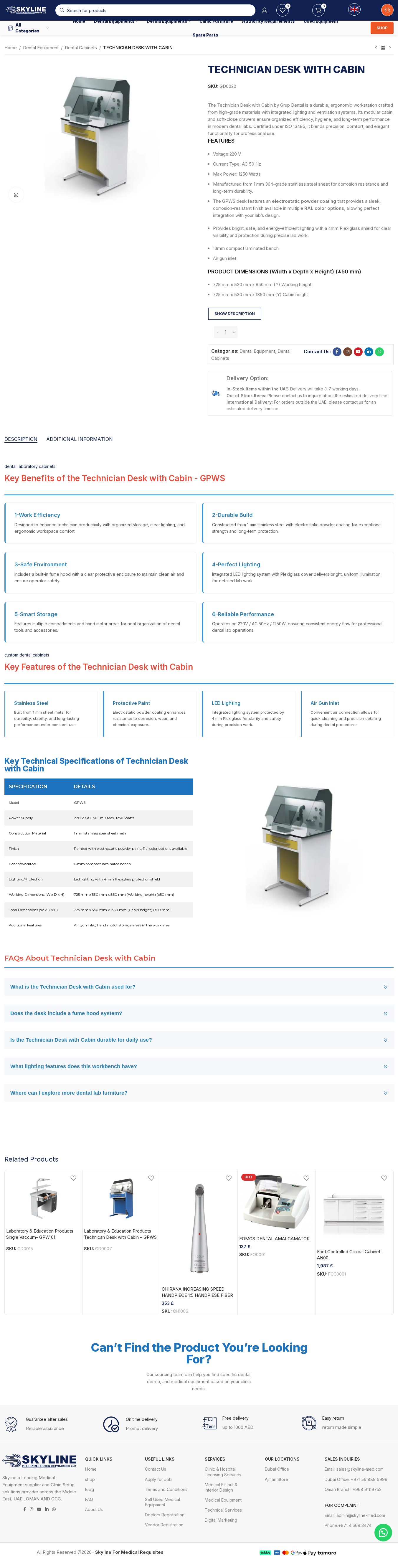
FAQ (89, 1499)
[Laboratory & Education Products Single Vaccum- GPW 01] (43, 1198)
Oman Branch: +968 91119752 (353, 1489)
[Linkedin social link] (368, 351)
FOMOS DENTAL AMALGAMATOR (274, 1238)
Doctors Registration (164, 1514)
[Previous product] (375, 48)
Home (10, 47)
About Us (94, 1509)
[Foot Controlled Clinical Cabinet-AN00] (354, 1209)
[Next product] (390, 48)
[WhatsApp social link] (379, 351)
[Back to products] (383, 48)
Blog (89, 1489)
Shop (382, 27)
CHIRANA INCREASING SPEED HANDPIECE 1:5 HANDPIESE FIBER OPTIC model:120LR (197, 1295)
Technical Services (223, 1509)
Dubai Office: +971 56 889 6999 (356, 1479)
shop (90, 1479)
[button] (298, 331)
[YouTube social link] (358, 351)
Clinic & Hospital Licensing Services (223, 1472)
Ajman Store (276, 1479)
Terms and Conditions (166, 1489)
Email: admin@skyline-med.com (355, 1515)
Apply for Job (158, 1479)
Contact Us (155, 1469)
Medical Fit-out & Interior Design (221, 1487)
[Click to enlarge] (16, 194)
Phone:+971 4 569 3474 (348, 1525)
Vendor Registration (164, 1524)
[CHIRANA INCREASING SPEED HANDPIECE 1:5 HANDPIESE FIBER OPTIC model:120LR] (199, 1227)
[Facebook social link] (337, 351)
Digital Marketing (221, 1520)
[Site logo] (26, 10)
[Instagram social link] (347, 351)
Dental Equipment (41, 47)
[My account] (264, 10)
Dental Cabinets (81, 47)
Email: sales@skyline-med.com (354, 1469)
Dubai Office (277, 1469)
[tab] (20, 439)
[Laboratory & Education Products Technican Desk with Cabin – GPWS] (121, 1198)
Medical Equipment (223, 1499)
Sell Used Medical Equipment (162, 1502)
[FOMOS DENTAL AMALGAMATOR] (276, 1202)
